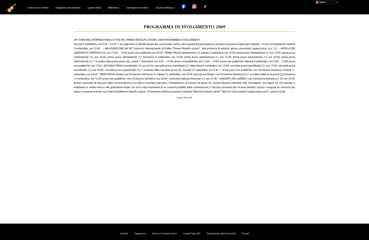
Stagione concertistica (68, 7)
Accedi (245, 234)
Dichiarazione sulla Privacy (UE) (221, 234)
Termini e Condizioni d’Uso (164, 234)
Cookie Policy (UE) (191, 234)
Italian (322, 2)
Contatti (124, 234)
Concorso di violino (38, 7)
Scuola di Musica (165, 7)
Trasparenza (140, 234)
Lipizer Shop (94, 7)
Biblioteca (113, 7)
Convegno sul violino (137, 7)
